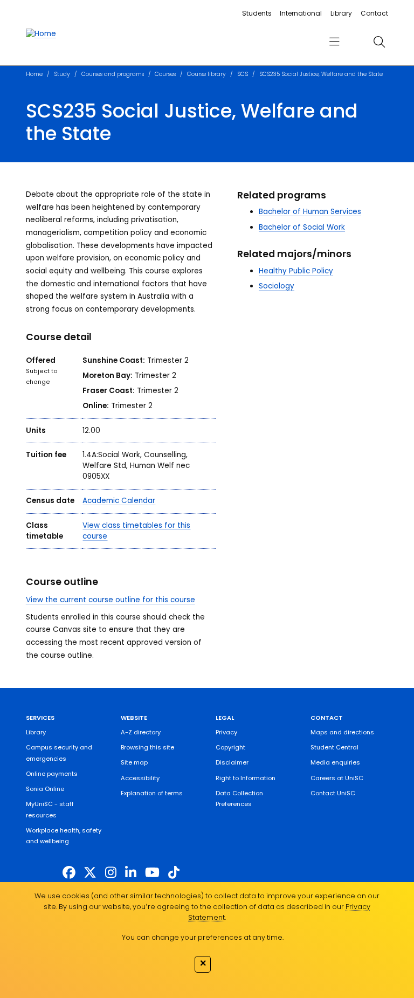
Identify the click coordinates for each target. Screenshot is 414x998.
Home (34, 74)
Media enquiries (335, 762)
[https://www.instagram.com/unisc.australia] (110, 873)
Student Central (334, 747)
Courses (165, 74)
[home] (41, 34)
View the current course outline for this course (110, 600)
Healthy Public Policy (296, 271)
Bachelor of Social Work (302, 227)
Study (62, 74)
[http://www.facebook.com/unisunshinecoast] (69, 873)
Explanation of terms (152, 793)
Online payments (52, 773)
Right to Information (245, 778)
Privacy (226, 732)
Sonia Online (45, 788)
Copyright (230, 747)
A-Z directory (141, 732)
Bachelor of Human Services (310, 212)
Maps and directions (342, 732)
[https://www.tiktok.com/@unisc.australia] (174, 873)
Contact (374, 13)
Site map (134, 762)
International (301, 13)
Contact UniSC (332, 793)
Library (341, 13)
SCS (242, 74)
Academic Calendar (118, 500)
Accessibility (140, 778)
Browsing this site (147, 747)
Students (257, 13)
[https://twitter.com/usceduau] (90, 873)
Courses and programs (112, 74)
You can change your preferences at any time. (203, 937)
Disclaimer (232, 762)
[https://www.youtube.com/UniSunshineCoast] (152, 873)
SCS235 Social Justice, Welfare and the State (321, 74)
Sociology (276, 286)
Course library (206, 74)
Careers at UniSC (336, 778)
